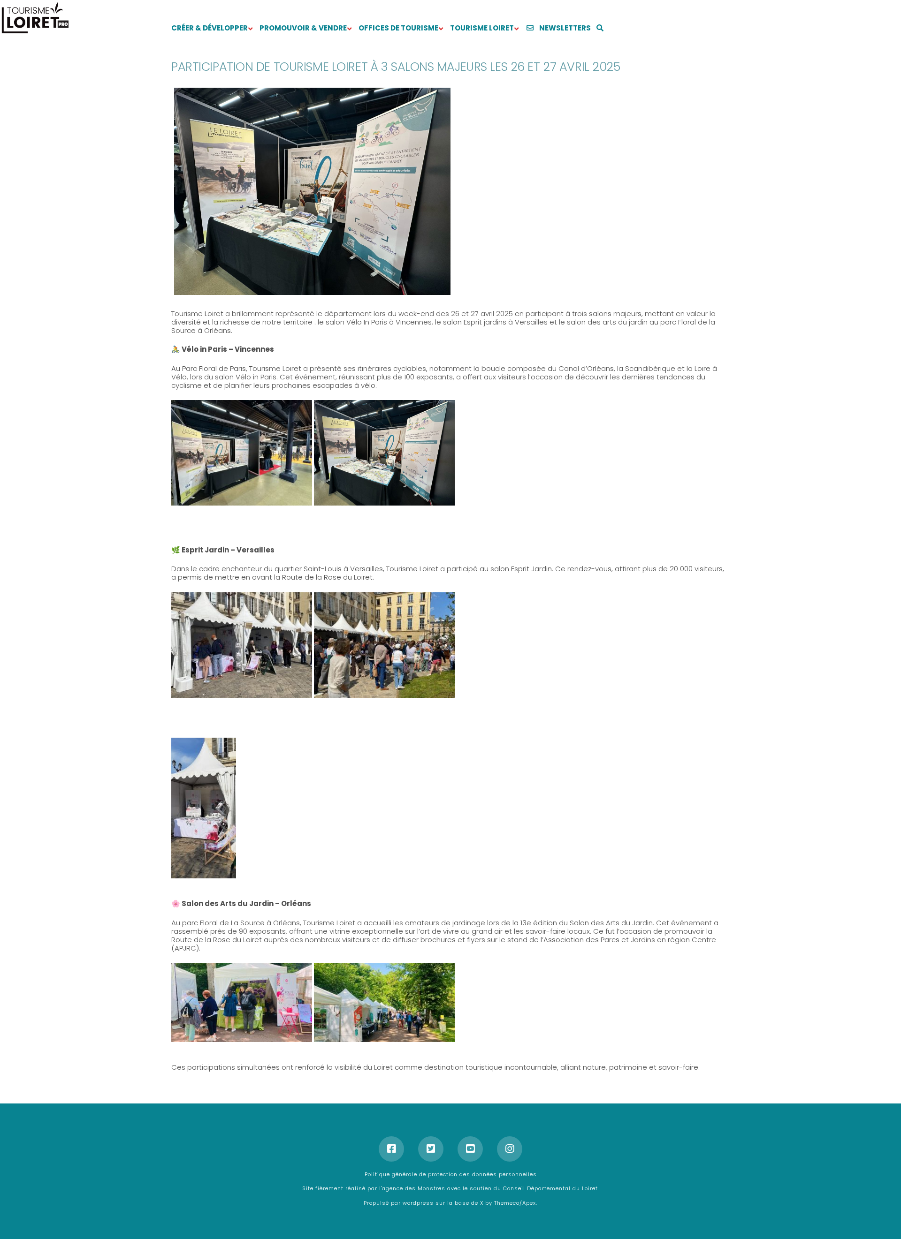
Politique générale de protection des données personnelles (451, 1174)
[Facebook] (391, 1149)
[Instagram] (509, 1149)
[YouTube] (470, 1149)
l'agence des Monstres (413, 1188)
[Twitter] (430, 1149)
